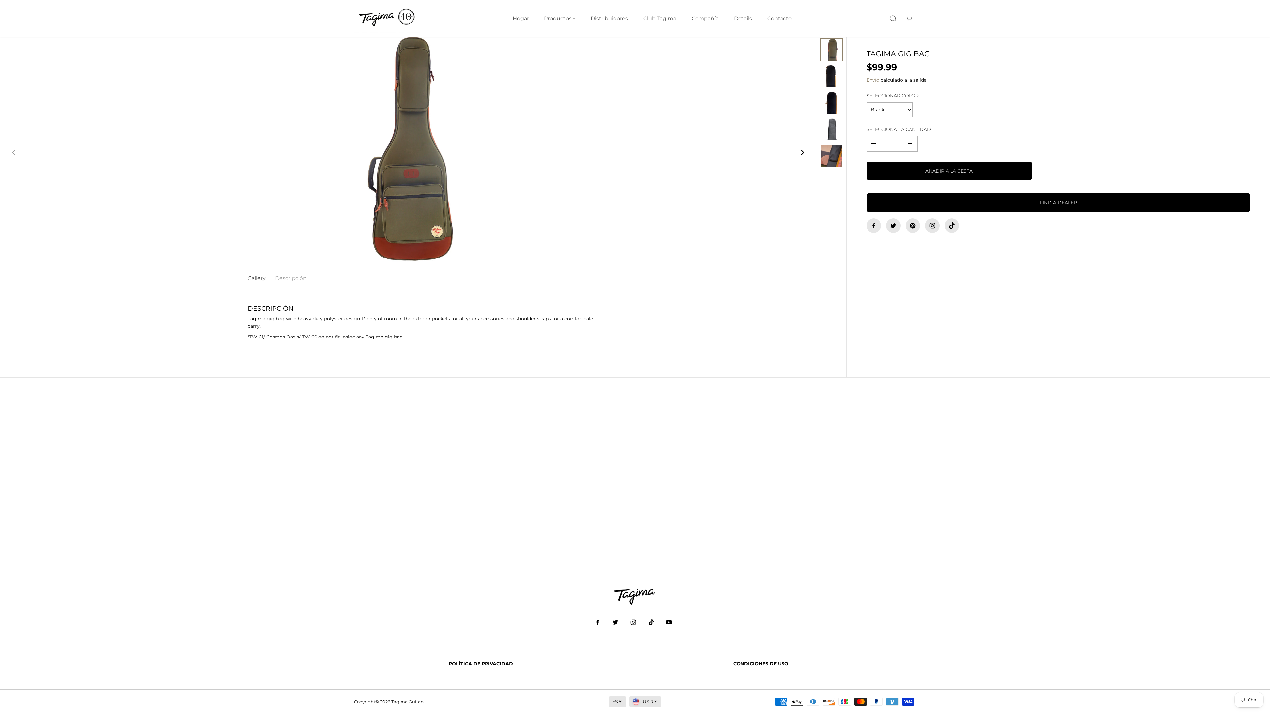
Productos (558, 18)
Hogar (521, 18)
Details (743, 18)
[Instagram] (932, 225)
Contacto (779, 18)
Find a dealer (1058, 203)
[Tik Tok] (952, 225)
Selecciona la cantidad (899, 129)
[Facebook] (874, 225)
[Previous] (14, 152)
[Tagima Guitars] (387, 18)
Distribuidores (609, 18)
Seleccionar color (893, 96)
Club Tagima (659, 18)
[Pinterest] (913, 225)
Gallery (256, 278)
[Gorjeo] (893, 225)
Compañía (705, 18)
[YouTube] (669, 622)
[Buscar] (893, 18)
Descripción (291, 278)
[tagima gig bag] (408, 152)
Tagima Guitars (407, 701)
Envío (873, 80)
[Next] (802, 152)
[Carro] (909, 18)
